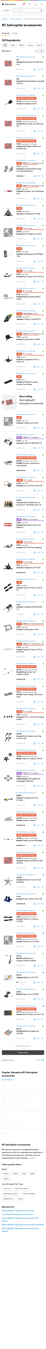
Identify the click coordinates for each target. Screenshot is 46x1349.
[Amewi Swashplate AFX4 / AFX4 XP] (23, 359)
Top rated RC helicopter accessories (17, 1214)
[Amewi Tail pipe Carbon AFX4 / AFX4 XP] (23, 649)
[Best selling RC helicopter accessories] (23, 402)
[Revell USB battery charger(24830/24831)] (23, 959)
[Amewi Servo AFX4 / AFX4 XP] (23, 484)
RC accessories (16, 19)
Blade (22, 45)
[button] (43, 57)
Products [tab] (6, 33)
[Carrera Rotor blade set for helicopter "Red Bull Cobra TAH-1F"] (23, 503)
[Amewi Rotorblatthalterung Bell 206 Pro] (23, 82)
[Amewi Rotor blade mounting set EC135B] (23, 737)
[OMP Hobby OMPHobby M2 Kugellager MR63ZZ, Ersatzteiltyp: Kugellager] (23, 778)
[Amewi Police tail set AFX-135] (23, 899)
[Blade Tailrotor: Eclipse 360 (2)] (23, 757)
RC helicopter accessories (25, 57)
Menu (7, 10)
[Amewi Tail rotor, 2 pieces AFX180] (23, 919)
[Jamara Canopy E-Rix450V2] (23, 318)
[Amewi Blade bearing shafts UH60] (23, 296)
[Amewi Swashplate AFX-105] (23, 566)
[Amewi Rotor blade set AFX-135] (23, 1013)
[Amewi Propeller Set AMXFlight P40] (23, 191)
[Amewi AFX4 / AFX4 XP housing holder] (23, 716)
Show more (23, 1052)
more (32, 1158)
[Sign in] (29, 4)
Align (13, 45)
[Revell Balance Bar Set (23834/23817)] (23, 672)
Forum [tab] (15, 33)
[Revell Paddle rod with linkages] (23, 839)
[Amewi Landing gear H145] (23, 628)
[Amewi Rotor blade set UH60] (23, 232)
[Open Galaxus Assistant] (36, 4)
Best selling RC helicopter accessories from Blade (23, 1225)
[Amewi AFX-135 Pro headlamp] (23, 546)
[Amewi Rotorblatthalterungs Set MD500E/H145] (23, 168)
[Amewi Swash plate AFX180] (23, 338)
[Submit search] (14, 10)
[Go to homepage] (8, 4)
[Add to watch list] (38, 69)
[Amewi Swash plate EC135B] (23, 212)
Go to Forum (7, 1080)
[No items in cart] (42, 4)
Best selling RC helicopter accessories (18, 1211)
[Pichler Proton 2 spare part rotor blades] (23, 463)
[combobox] (5, 45)
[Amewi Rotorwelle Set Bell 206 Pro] (23, 123)
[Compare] (35, 69)
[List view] (41, 51)
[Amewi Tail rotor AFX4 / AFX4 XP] (23, 587)
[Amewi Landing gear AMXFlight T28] (23, 254)
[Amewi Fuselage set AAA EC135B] (23, 799)
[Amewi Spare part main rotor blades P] (23, 524)
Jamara (39, 45)
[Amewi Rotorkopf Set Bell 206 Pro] (23, 63)
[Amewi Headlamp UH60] (23, 102)
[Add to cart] (42, 69)
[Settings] (23, 4)
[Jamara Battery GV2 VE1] (23, 977)
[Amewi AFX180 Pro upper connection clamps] (23, 382)
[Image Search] (41, 10)
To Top (41, 1060)
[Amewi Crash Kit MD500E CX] (23, 442)
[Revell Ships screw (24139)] (23, 994)
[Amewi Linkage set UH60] (23, 421)
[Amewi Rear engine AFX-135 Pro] (23, 275)
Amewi (30, 45)
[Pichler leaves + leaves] (23, 819)
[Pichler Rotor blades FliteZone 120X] (23, 694)
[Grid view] (36, 51)
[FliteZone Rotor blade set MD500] (23, 1032)
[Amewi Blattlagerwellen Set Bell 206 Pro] (23, 146)
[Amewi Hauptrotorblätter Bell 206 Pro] (23, 860)
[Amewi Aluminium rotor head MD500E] (23, 881)
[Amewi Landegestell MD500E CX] (23, 608)
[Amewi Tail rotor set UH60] (23, 940)
